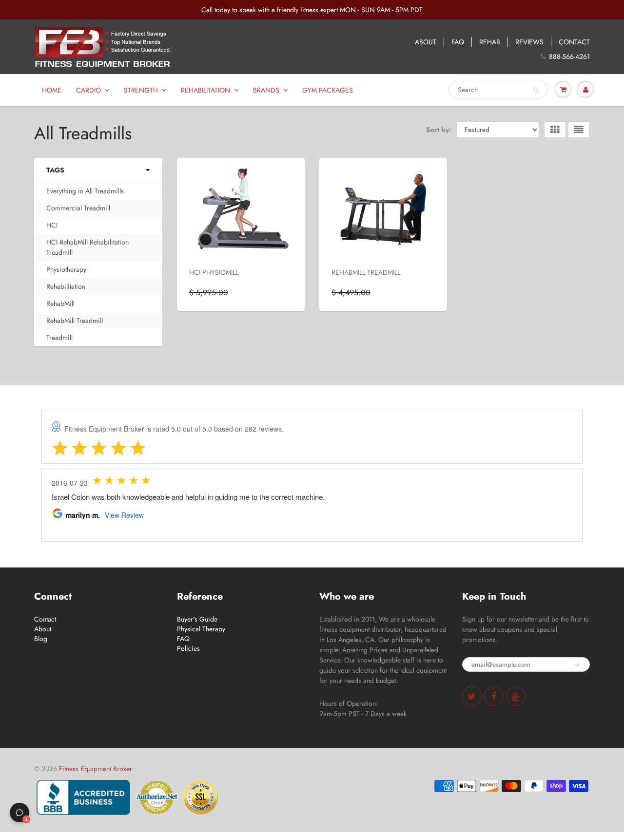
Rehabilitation (205, 90)
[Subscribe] (577, 665)
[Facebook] (494, 696)
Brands (266, 90)
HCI (52, 225)
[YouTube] (516, 696)
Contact (45, 619)
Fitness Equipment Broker (95, 769)
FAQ (457, 42)
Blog (40, 638)
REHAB (489, 42)
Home (51, 90)
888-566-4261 (569, 56)
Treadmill (59, 337)
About (42, 629)
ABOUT (425, 42)
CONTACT (574, 42)
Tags (55, 170)
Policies (188, 648)
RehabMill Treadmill (74, 320)
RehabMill (60, 303)
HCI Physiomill (213, 272)
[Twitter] (472, 696)
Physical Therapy (201, 629)
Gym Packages (327, 90)
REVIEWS (529, 42)
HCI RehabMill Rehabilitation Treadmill (87, 247)
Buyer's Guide (197, 619)
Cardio (88, 90)
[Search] (536, 90)
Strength (141, 90)
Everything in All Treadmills (85, 191)
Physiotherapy (66, 269)
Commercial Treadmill (78, 208)
